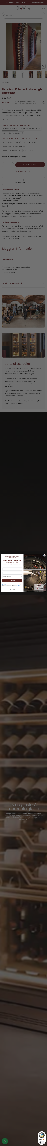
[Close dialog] (44, 555)
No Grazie (12, 589)
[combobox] (12, 576)
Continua (12, 580)
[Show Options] (21, 576)
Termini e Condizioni (5, 584)
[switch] (42, 1142)
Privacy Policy (18, 585)
